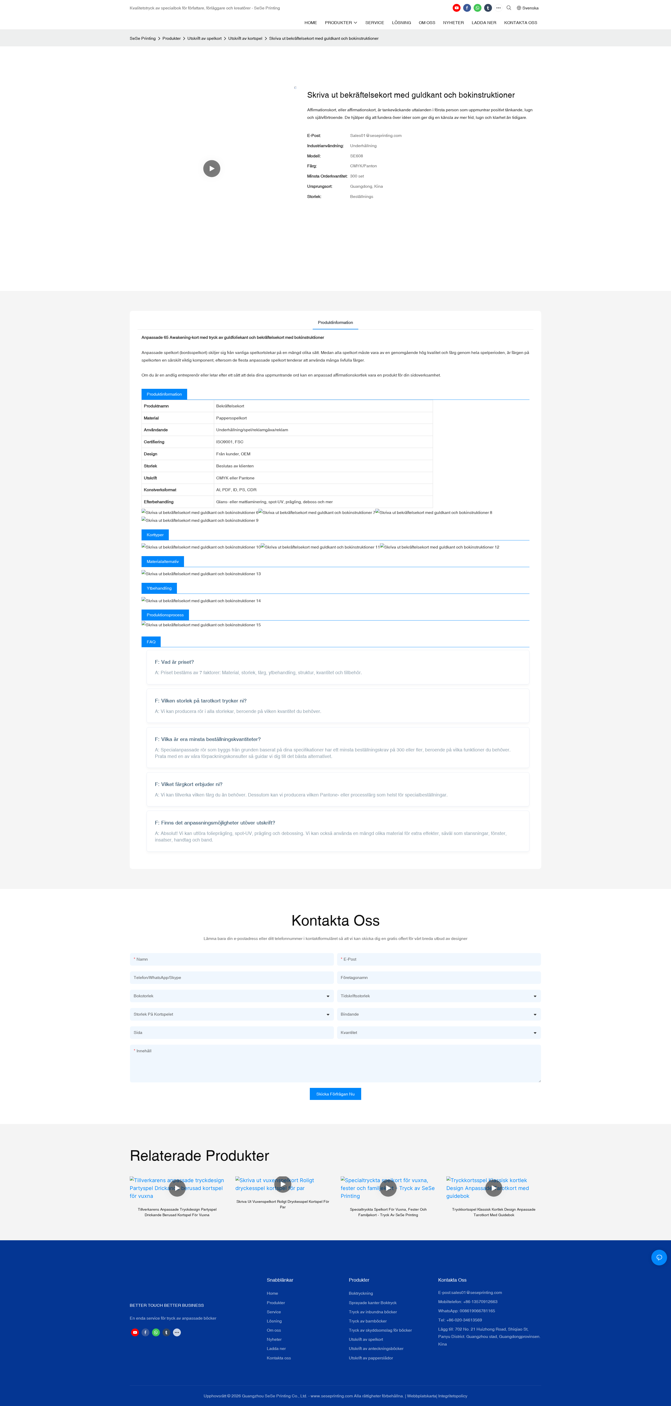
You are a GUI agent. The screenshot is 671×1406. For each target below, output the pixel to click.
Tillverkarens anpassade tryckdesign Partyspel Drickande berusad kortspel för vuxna (177, 1212)
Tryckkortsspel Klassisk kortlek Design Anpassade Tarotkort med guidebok (493, 1212)
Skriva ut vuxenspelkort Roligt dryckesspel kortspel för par (282, 1204)
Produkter (172, 38)
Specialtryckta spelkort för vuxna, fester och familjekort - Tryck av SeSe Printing (388, 1212)
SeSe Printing (143, 38)
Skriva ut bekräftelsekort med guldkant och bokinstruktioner (323, 38)
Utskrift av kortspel (245, 38)
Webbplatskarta (421, 1395)
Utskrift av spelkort (204, 38)
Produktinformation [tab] (335, 322)
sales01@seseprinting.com (476, 1292)
